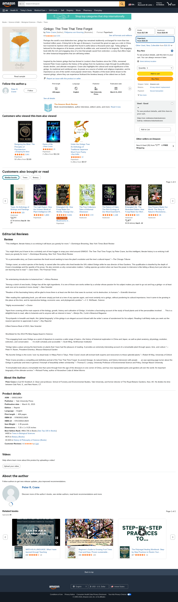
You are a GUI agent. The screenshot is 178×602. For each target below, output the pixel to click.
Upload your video (11, 466)
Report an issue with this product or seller (64, 78)
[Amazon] (9, 4)
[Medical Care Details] (46, 10)
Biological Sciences (28, 22)
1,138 (115, 215)
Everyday (98, 10)
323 (137, 215)
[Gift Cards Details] (58, 10)
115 (23, 212)
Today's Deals (26, 10)
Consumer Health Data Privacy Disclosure (91, 594)
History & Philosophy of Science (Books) (30, 440)
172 (91, 215)
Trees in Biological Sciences (23, 433)
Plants (39, 22)
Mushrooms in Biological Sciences (64, 219)
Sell (62, 10)
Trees (46, 22)
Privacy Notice (70, 594)
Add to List (145, 129)
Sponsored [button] (6, 515)
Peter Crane (51, 32)
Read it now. (116, 107)
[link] (25, 147)
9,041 (69, 215)
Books (4, 22)
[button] (5, 10)
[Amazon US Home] (54, 587)
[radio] (145, 31)
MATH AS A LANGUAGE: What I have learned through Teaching (41, 550)
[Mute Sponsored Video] (57, 542)
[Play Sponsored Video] (89, 532)
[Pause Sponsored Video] (57, 538)
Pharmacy (87, 10)
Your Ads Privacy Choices (117, 594)
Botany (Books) (18, 437)
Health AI (14, 10)
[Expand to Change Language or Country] (86, 587)
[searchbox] (72, 3)
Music (78, 10)
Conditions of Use (56, 594)
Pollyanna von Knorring (74, 32)
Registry (70, 10)
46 (160, 215)
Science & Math (14, 22)
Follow (30, 91)
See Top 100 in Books (47, 431)
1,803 (46, 215)
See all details (49, 98)
